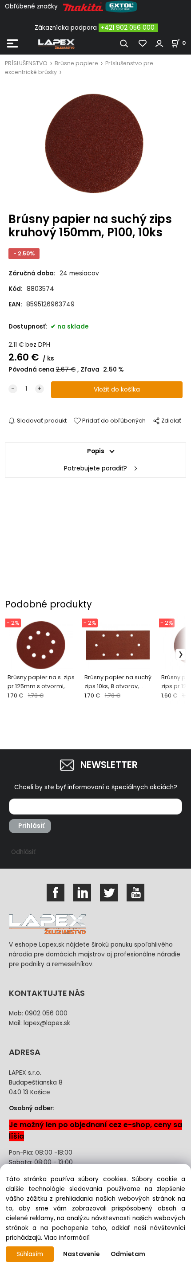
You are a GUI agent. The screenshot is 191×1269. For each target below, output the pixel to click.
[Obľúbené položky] (143, 43)
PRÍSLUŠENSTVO (26, 63)
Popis (95, 451)
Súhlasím (29, 1254)
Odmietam (128, 1254)
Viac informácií (67, 1238)
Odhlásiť (23, 852)
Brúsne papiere (76, 63)
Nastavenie (81, 1254)
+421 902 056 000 (127, 28)
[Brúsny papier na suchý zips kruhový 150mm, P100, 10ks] (95, 145)
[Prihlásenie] (159, 43)
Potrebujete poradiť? (95, 468)
